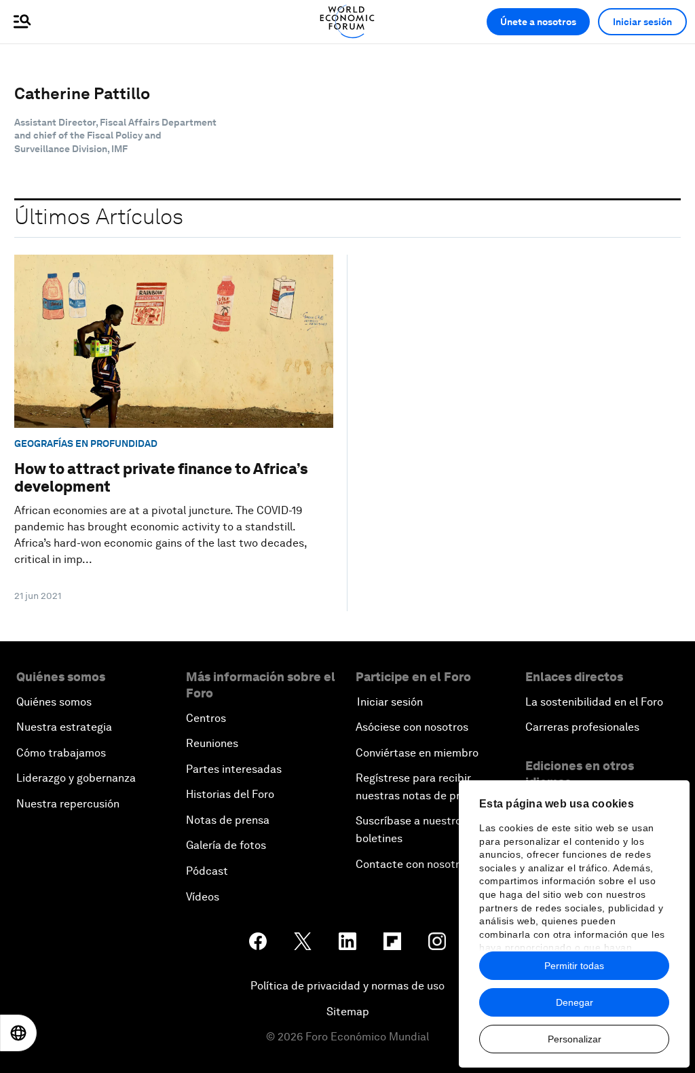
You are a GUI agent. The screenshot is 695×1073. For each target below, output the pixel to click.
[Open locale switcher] (18, 1033)
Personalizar (574, 1039)
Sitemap (347, 1011)
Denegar (574, 1002)
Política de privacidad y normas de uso (347, 985)
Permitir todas (574, 965)
